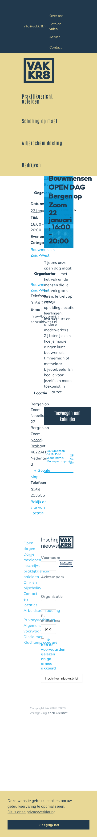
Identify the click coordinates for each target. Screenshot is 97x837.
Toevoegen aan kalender (67, 416)
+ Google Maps (40, 473)
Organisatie (48, 596)
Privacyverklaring (39, 619)
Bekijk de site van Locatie (39, 507)
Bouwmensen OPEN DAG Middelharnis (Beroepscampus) (58, 456)
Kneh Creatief (57, 713)
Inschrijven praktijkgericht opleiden (36, 571)
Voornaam (48, 557)
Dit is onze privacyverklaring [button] (32, 812)
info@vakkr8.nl (35, 26)
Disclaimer (33, 636)
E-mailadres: (48, 618)
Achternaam (48, 577)
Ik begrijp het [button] (48, 825)
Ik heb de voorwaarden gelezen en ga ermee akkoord (53, 654)
